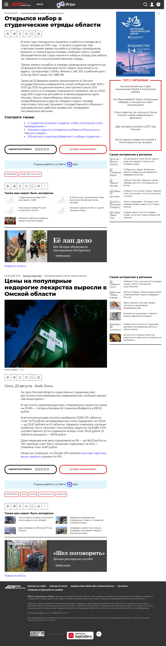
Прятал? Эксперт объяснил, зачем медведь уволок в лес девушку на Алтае (141, 183)
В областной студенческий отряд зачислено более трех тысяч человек (87, 200)
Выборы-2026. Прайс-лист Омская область (92, 586)
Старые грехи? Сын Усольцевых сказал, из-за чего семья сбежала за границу (142, 215)
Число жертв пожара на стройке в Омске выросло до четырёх (135, 141)
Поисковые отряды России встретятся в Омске (32, 209)
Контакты (123, 586)
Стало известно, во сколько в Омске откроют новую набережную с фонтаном (135, 115)
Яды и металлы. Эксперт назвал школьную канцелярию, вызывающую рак (139, 305)
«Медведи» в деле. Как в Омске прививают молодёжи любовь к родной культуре (86, 530)
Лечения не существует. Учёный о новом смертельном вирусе (140, 314)
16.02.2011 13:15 (11, 13)
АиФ (21, 369)
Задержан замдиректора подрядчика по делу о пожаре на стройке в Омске (86, 520)
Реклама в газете (58, 586)
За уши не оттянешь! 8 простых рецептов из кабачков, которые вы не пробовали (142, 337)
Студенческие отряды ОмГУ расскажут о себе (32, 198)
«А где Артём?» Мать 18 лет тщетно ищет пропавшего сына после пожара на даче (141, 161)
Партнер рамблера (55, 634)
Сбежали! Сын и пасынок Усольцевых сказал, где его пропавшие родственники (142, 284)
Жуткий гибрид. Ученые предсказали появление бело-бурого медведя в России (142, 294)
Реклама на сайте (37, 586)
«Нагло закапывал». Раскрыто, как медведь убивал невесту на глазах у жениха (142, 204)
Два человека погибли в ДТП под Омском (136, 128)
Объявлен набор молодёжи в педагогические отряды (33, 219)
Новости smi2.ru (15, 266)
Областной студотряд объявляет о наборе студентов (63, 136)
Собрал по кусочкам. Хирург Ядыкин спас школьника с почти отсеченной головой (142, 193)
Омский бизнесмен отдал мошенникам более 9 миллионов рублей (135, 89)
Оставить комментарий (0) (83, 149)
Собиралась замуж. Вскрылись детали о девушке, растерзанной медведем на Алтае (140, 172)
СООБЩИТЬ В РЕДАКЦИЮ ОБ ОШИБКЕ (45, 590)
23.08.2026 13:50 (12, 276)
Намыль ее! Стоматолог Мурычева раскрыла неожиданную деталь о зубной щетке (141, 327)
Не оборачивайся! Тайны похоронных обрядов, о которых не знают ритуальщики (135, 102)
